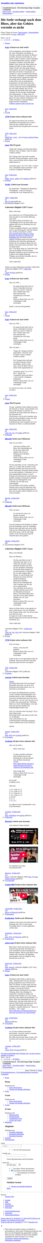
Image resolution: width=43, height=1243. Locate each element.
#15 (6, 875)
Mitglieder (8, 1122)
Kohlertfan (12, 815)
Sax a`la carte (9, 201)
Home (7, 1078)
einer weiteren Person (31, 137)
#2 (6, 135)
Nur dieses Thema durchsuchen (23, 1169)
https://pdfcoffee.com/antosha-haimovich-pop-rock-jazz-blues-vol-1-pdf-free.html (22, 1011)
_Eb (19, 137)
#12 (6, 670)
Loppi (7, 273)
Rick (13, 273)
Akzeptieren (9, 1238)
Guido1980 (10, 885)
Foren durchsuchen (15, 1087)
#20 (6, 1048)
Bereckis (8, 821)
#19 (6, 1020)
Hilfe (6, 1202)
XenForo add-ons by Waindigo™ (12, 1222)
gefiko (17, 179)
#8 (6, 431)
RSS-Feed (8, 1207)
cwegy (15, 137)
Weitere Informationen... (21, 1238)
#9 (6, 500)
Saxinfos (8, 1138)
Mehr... (9, 1188)
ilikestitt (8, 439)
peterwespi (9, 943)
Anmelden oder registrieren (12, 3)
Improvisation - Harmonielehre (28, 32)
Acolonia (18, 735)
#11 (6, 630)
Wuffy (7, 184)
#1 (6, 111)
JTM (7, 117)
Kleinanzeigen (10, 1140)
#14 (6, 814)
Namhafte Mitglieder (16, 1132)
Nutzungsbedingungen (12, 1211)
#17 (6, 935)
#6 (6, 314)
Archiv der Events (15, 1120)
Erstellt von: (6, 1153)
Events (7, 1105)
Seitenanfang (9, 1206)
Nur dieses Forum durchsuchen (23, 1171)
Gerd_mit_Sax (10, 433)
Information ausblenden (13, 1240)
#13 (6, 733)
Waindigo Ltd (32, 1222)
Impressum (8, 1213)
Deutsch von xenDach (12, 1220)
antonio (8, 677)
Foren (7, 1091)
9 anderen (25, 179)
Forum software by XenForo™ (20, 1218)
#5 (6, 271)
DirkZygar (8, 137)
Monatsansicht (14, 1115)
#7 (6, 397)
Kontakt (7, 1200)
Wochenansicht (14, 1117)
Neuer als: (6, 1162)
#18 (6, 965)
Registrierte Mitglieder (16, 1134)
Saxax (12, 179)
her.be (7, 877)
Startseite (8, 1204)
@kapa (11, 681)
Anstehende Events (15, 1118)
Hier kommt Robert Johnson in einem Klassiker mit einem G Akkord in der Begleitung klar (21, 235)
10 (13, 40)
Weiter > (17, 40)
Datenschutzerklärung (12, 1215)
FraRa (7, 179)
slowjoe (11, 967)
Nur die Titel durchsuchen (21, 1150)
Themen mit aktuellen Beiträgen (19, 1089)
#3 (6, 177)
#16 (6, 910)
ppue (6, 175)
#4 (6, 199)
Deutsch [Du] (9, 1196)
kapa (14, 34)
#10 (6, 543)
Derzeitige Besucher (16, 1136)
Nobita (40, 1070)
